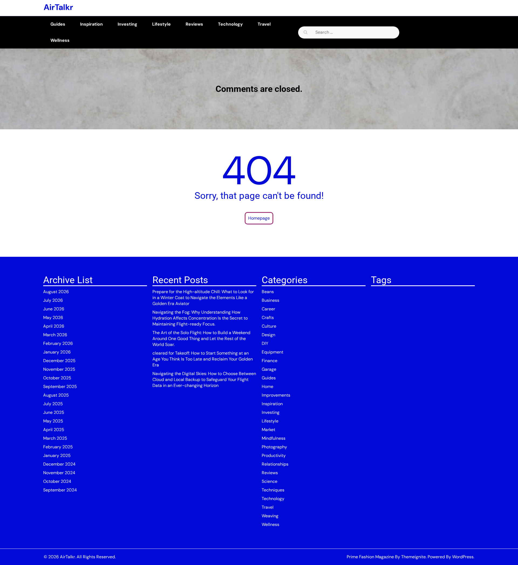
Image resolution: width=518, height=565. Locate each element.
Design (268, 335)
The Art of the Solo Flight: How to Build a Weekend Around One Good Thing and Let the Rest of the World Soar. (201, 338)
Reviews (194, 24)
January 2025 (57, 455)
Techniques (273, 490)
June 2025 (53, 412)
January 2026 (57, 352)
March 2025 (55, 438)
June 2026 (53, 309)
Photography (274, 447)
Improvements (276, 395)
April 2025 (53, 429)
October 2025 (57, 378)
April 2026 (53, 326)
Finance (269, 360)
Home (267, 386)
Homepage (259, 218)
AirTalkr (58, 7)
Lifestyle (161, 24)
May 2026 (53, 317)
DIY (265, 343)
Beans (268, 291)
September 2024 (60, 490)
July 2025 (53, 404)
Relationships (275, 464)
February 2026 (58, 343)
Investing (127, 24)
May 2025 (53, 421)
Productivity (274, 455)
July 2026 (53, 300)
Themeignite (413, 557)
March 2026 (55, 335)
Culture (269, 326)
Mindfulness (273, 438)
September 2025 (60, 386)
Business (270, 300)
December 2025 (59, 360)
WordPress (462, 557)
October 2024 (57, 481)
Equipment (272, 352)
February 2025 (58, 447)
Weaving (270, 516)
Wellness (60, 40)
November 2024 (59, 473)
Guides (57, 24)
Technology (230, 24)
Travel (264, 24)
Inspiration (91, 24)
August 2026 (56, 291)
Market (268, 429)
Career (268, 309)
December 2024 (59, 464)
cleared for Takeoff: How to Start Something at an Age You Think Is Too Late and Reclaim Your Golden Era (202, 359)
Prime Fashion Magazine (370, 557)
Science (269, 481)
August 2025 (56, 395)
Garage (269, 369)
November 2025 (59, 369)
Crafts (268, 317)
